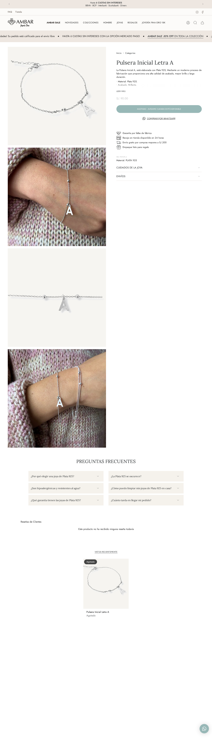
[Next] (202, 4)
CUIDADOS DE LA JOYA (129, 167)
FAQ (10, 11)
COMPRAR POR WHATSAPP (161, 118)
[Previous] (9, 4)
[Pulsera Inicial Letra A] (106, 584)
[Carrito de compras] (202, 22)
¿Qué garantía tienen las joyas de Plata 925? (56, 500)
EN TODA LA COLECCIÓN (159, 36)
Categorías (130, 53)
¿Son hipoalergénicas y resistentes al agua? (55, 488)
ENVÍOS (120, 176)
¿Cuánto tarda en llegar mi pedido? (131, 500)
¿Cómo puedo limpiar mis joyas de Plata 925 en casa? (141, 488)
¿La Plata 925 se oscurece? (126, 476)
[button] (91, 22)
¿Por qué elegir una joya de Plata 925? (52, 476)
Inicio (119, 53)
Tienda (18, 11)
